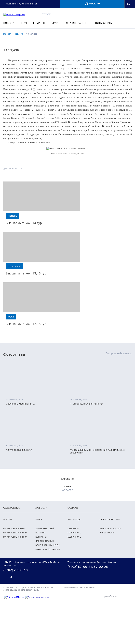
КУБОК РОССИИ (107, 532)
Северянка (73, 528)
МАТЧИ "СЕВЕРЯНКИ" (14, 528)
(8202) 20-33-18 (15, 570)
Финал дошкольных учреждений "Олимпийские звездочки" (97, 451)
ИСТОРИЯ (40, 532)
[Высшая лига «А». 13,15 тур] (41, 247)
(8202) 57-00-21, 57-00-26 (88, 566)
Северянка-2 (74, 532)
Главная (7, 33)
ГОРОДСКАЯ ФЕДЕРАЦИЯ (47, 549)
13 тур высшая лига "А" (19, 449)
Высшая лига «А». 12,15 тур (26, 323)
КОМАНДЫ (39, 23)
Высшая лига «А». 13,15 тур (26, 273)
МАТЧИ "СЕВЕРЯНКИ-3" (15, 537)
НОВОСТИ (9, 23)
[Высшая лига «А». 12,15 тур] (41, 297)
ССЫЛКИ (73, 507)
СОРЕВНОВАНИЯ (76, 23)
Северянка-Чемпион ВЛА (20, 403)
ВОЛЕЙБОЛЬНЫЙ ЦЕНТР (47, 545)
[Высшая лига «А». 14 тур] (41, 196)
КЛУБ (24, 23)
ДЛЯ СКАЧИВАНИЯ (44, 541)
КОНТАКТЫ (41, 537)
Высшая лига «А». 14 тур (24, 223)
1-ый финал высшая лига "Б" (86, 403)
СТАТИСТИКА (11, 507)
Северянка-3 (74, 537)
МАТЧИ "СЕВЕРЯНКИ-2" (15, 532)
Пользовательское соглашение (79, 587)
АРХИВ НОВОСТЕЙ (44, 528)
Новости (18, 33)
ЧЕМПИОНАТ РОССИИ (110, 528)
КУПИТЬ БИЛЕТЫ (102, 23)
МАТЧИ (56, 23)
